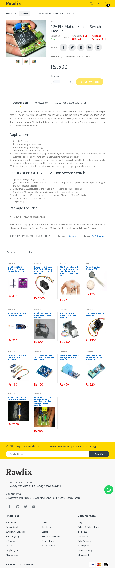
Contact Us (83, 536)
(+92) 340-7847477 (48, 486)
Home (9, 13)
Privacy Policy (48, 541)
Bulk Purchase (84, 541)
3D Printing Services (15, 531)
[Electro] (13, 3)
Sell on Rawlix (48, 545)
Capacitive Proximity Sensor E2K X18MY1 (18, 398)
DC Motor (10, 541)
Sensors (24, 13)
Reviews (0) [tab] (41, 102)
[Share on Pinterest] (81, 47)
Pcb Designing (12, 536)
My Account (83, 555)
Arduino (9, 545)
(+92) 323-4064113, (23, 486)
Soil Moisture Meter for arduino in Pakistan (17, 357)
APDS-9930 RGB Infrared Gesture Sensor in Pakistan (16, 269)
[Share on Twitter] (72, 47)
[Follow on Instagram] (98, 47)
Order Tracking (85, 550)
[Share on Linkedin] (89, 47)
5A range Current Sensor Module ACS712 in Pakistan (96, 357)
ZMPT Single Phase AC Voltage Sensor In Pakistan (70, 357)
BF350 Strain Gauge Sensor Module (17, 314)
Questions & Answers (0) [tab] (70, 102)
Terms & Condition (51, 536)
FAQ (80, 522)
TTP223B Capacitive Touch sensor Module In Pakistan (44, 357)
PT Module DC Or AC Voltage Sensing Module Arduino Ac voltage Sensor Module (43, 401)
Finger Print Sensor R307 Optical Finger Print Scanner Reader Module (44, 270)
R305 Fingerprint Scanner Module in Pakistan (68, 315)
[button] (91, 3)
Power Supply (12, 527)
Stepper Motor (13, 522)
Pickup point (83, 545)
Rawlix (11, 564)
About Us (46, 522)
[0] (106, 3)
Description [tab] (20, 102)
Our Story (46, 527)
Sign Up (99, 454)
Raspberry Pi (12, 550)
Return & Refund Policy (89, 527)
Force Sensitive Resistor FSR (93, 268)
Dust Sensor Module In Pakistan (96, 314)
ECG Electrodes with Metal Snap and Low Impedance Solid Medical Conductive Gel (69, 271)
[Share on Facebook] (63, 47)
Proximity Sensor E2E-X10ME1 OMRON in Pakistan (44, 315)
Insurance (82, 531)
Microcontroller (13, 555)
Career (45, 531)
